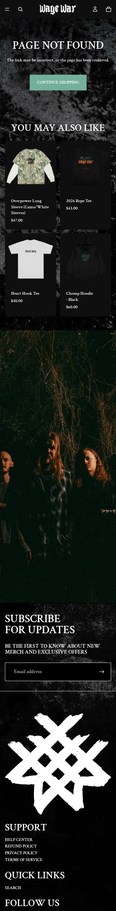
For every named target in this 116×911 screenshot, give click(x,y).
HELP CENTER (18, 839)
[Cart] (108, 9)
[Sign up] (101, 671)
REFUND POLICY (21, 846)
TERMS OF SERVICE (23, 860)
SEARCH (13, 888)
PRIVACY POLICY (21, 853)
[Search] (20, 9)
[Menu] (7, 9)
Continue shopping (58, 82)
